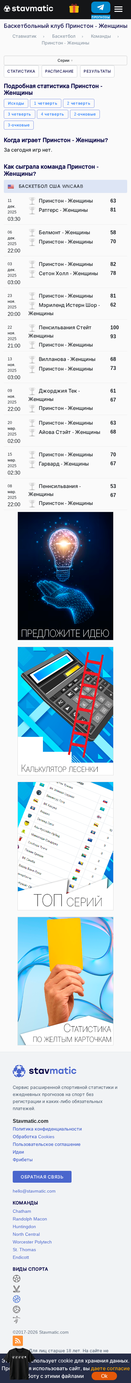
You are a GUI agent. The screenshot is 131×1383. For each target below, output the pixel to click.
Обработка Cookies (33, 1136)
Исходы (16, 103)
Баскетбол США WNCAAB (51, 186)
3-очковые (19, 125)
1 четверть (45, 103)
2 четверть (78, 103)
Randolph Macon (30, 1218)
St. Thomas (24, 1249)
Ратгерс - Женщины (63, 210)
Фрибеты (23, 1159)
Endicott (21, 1257)
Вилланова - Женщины (67, 359)
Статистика (21, 71)
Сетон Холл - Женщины (68, 273)
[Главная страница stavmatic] (28, 7)
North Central (26, 1234)
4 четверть (52, 114)
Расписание (59, 71)
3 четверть (19, 114)
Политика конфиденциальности (47, 1128)
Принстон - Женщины (66, 200)
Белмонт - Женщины (64, 232)
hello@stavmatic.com (34, 1191)
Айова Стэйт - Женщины (69, 432)
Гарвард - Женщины (64, 463)
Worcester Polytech (32, 1241)
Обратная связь (42, 1176)
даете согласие (110, 1368)
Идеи (18, 1152)
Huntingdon (24, 1226)
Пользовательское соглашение (46, 1144)
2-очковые (85, 114)
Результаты (97, 71)
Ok (104, 1376)
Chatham (22, 1211)
